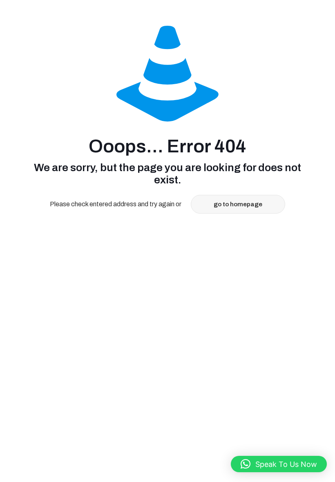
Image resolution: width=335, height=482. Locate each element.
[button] (279, 464)
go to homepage (238, 204)
